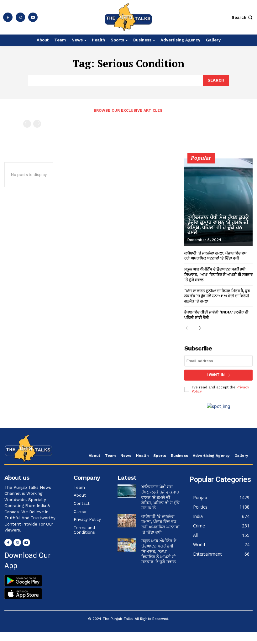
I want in (216, 375)
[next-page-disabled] (37, 124)
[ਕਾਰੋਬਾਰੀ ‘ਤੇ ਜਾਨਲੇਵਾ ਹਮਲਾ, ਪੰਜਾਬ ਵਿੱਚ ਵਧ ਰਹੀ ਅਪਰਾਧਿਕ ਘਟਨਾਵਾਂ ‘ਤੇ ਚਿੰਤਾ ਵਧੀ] (127, 520)
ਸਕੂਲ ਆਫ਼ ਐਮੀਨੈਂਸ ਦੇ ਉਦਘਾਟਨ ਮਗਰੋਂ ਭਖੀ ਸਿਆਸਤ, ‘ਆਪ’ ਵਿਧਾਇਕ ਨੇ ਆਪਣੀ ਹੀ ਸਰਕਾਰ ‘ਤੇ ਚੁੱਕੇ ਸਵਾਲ (218, 274)
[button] (243, 17)
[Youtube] (33, 17)
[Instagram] (20, 17)
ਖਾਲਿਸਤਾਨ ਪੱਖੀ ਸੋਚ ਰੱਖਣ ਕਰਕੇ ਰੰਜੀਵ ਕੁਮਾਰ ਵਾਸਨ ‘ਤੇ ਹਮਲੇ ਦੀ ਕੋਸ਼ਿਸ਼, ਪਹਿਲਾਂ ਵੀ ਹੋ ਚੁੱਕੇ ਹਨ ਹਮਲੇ (218, 224)
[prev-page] (27, 124)
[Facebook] (8, 17)
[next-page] (198, 329)
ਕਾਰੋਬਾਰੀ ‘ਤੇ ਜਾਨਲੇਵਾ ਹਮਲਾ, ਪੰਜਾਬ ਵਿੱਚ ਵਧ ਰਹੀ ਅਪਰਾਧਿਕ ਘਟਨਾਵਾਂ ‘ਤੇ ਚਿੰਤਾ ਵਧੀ (160, 524)
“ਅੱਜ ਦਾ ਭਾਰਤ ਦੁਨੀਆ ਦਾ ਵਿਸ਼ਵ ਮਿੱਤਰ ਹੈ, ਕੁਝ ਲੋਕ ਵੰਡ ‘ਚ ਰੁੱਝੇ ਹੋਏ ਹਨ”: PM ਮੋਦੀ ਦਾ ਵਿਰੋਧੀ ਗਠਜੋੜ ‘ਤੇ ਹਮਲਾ (217, 296)
